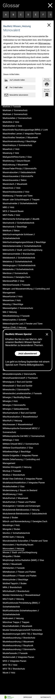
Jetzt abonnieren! (27, 353)
